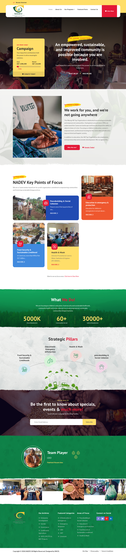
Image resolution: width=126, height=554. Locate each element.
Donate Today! (89, 147)
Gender (43, 524)
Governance (44, 527)
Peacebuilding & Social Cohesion (60, 202)
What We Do (73, 73)
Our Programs (68, 9)
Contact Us (94, 9)
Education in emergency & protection (97, 203)
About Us (58, 9)
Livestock (63, 536)
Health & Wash (58, 252)
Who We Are (87, 73)
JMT (61, 533)
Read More (53, 213)
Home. (50, 9)
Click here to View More (71, 276)
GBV (61, 530)
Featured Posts (82, 9)
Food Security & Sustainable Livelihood (27, 251)
